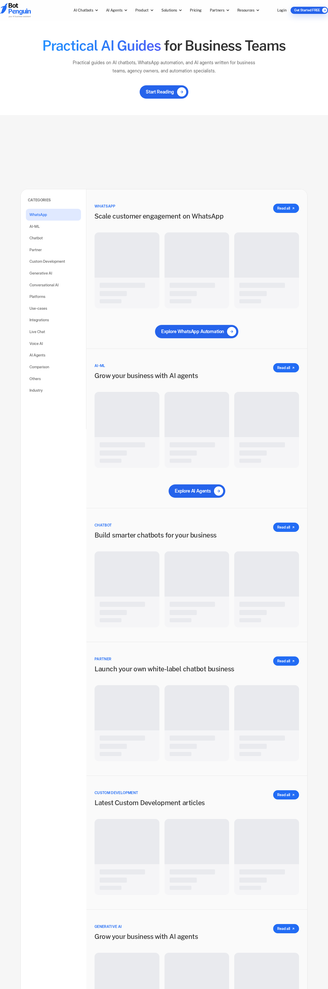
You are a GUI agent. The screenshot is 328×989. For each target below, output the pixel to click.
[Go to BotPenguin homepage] (27, 10)
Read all (283, 204)
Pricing (196, 10)
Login (281, 10)
